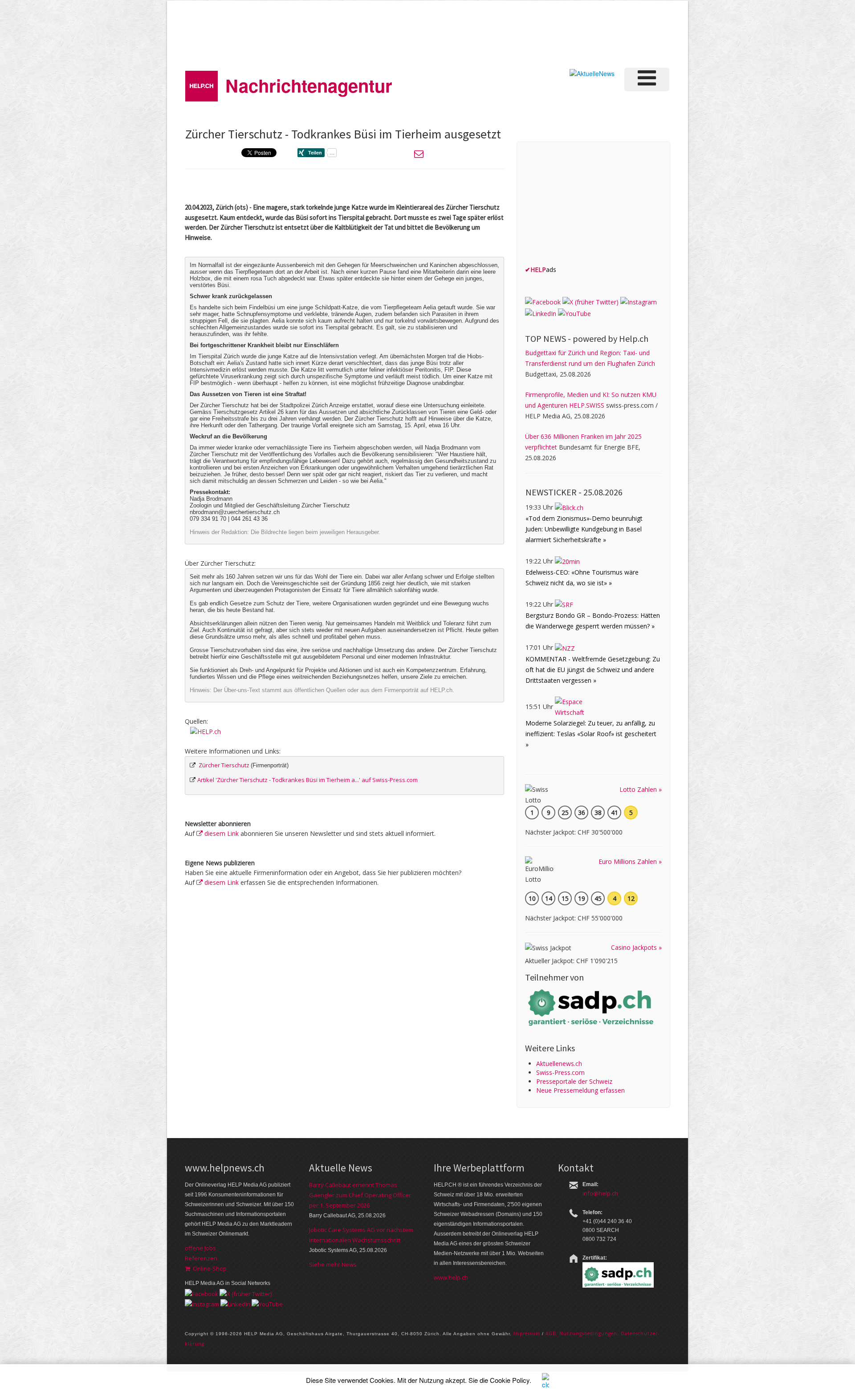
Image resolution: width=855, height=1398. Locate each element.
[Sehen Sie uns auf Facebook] (543, 301)
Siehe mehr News (333, 1264)
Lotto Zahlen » (640, 789)
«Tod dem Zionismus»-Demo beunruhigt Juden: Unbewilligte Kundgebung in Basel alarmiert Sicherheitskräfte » (584, 529)
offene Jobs (200, 1248)
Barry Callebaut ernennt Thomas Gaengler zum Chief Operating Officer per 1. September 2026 (360, 1195)
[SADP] (592, 1006)
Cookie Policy (509, 1380)
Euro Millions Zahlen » (630, 861)
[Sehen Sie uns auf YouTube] (574, 312)
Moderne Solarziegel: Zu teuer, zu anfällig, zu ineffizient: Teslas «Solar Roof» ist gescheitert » (590, 734)
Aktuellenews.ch (559, 1063)
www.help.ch (451, 1277)
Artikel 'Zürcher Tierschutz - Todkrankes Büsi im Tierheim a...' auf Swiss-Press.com (307, 780)
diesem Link (221, 833)
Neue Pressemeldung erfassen (580, 1090)
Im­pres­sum (526, 1333)
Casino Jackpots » (636, 947)
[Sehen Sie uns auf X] (590, 301)
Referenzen (201, 1258)
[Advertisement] (520, 33)
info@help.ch (600, 1193)
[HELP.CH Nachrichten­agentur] (201, 83)
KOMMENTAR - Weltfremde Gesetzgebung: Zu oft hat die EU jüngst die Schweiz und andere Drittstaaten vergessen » (592, 670)
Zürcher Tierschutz (224, 765)
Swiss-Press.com (560, 1072)
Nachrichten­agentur (308, 85)
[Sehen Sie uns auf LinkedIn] (540, 312)
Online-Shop (208, 1268)
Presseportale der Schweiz (574, 1081)
